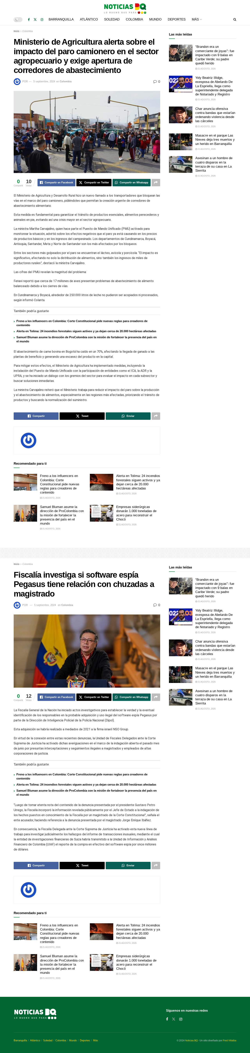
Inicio (16, 31)
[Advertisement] (202, 213)
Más (195, 19)
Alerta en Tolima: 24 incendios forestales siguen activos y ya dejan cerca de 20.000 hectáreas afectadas (86, 331)
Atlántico (89, 19)
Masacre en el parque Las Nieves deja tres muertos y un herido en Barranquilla (215, 140)
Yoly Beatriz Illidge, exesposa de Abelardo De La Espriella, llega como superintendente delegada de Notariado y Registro (214, 86)
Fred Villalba (229, 1040)
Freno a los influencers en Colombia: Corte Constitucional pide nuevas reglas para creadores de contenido (59, 484)
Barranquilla (61, 19)
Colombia (134, 19)
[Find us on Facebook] (29, 19)
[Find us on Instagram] (42, 19)
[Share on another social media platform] (156, 182)
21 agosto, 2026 (51, 498)
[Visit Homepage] (125, 7)
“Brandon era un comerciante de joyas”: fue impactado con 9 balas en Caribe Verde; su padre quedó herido (214, 55)
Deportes (177, 19)
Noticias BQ (191, 1040)
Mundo (155, 19)
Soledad (112, 19)
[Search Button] (234, 19)
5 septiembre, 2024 (44, 81)
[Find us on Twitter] (35, 19)
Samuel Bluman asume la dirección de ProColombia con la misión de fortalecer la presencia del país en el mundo (62, 515)
